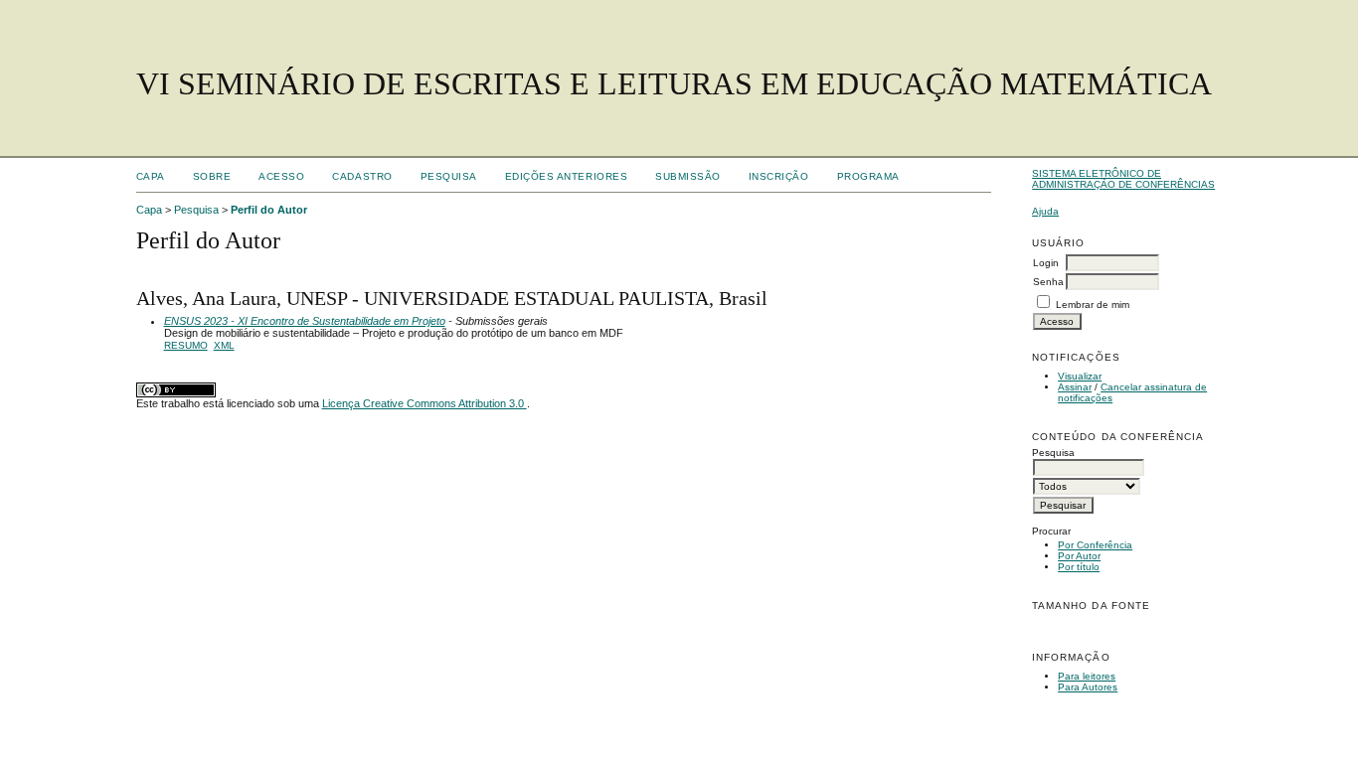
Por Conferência (1095, 544)
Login (1046, 262)
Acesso (281, 176)
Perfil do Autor (269, 210)
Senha (1048, 281)
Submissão (688, 176)
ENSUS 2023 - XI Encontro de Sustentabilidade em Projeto (304, 321)
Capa (150, 176)
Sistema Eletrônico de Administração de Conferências (1123, 179)
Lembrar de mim (1092, 304)
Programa (868, 176)
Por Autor (1079, 555)
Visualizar (1080, 376)
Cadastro (362, 176)
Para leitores (1086, 676)
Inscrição (779, 176)
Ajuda (1045, 211)
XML (224, 345)
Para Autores (1087, 687)
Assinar (1075, 387)
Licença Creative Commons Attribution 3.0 (424, 403)
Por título (1079, 566)
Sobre (212, 176)
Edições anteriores (566, 176)
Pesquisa (449, 176)
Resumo (186, 345)
